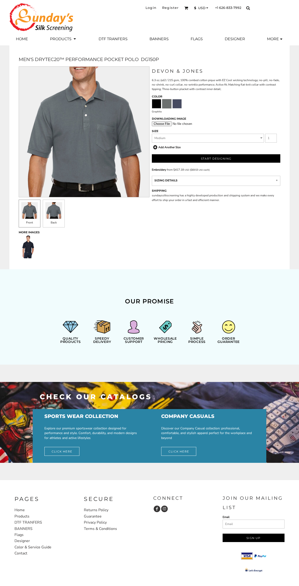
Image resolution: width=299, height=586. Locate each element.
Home (19, 510)
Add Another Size (169, 147)
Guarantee (93, 516)
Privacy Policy (95, 522)
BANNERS (23, 528)
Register (170, 8)
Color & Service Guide (32, 547)
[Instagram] (164, 509)
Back (54, 222)
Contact (20, 553)
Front (29, 222)
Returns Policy (96, 510)
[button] (186, 8)
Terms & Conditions (100, 528)
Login (151, 8)
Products (21, 516)
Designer (22, 540)
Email (226, 517)
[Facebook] (157, 509)
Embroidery (159, 170)
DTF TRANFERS (28, 522)
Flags (19, 534)
